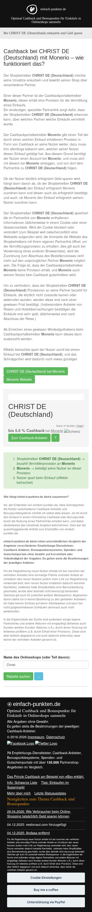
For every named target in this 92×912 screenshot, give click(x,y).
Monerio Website (19, 379)
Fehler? (80, 426)
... (38, 676)
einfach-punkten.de (53, 9)
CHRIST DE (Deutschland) (30, 410)
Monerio (57, 430)
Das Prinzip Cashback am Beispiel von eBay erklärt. (45, 776)
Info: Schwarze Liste (22, 782)
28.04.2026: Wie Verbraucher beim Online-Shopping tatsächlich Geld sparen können (39, 813)
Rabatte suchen (18, 676)
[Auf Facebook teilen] (20, 742)
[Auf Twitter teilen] (46, 742)
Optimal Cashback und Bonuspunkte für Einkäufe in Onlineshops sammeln (46, 20)
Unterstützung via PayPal (46, 902)
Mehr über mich (19, 793)
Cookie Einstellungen (46, 877)
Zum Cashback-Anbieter (29, 437)
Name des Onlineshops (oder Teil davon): (37, 657)
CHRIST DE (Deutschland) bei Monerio (36, 371)
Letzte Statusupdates (50, 793)
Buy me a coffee (46, 890)
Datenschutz (55, 736)
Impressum (36, 736)
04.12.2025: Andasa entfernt (28, 832)
